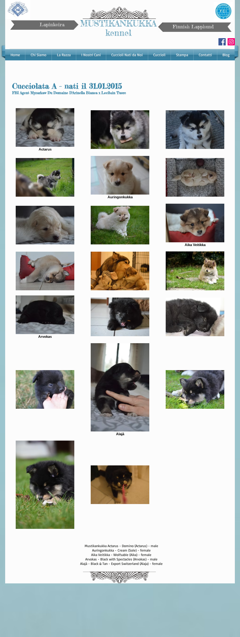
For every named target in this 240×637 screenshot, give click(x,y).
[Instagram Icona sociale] (231, 41)
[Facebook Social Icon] (222, 41)
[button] (64, 54)
